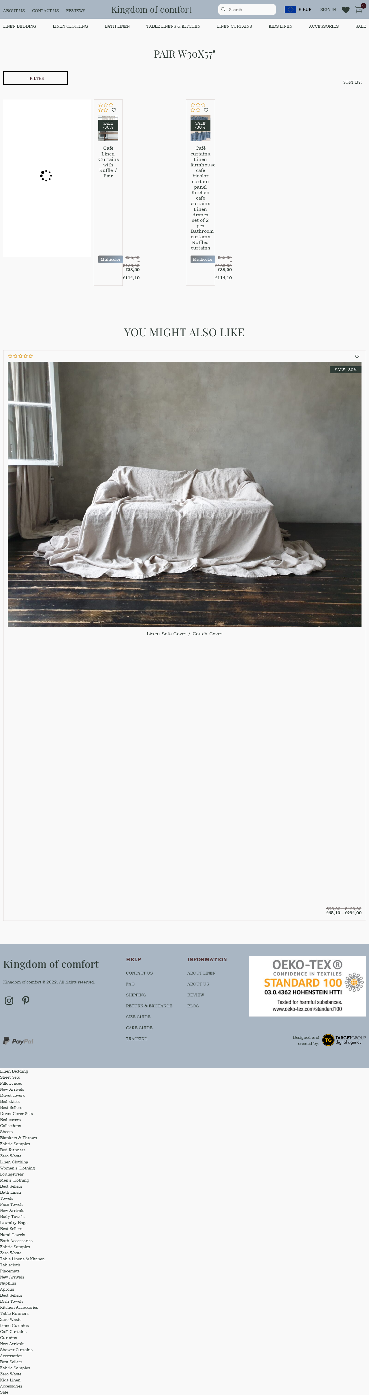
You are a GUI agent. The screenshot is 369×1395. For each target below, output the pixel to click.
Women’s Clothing (17, 1168)
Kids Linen (280, 26)
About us (14, 10)
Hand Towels (12, 1234)
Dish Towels (11, 1301)
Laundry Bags (13, 1222)
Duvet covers (12, 1095)
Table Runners (14, 1313)
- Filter (35, 78)
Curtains (8, 1337)
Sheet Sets (10, 1077)
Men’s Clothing (14, 1180)
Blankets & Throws (18, 1137)
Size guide (138, 1017)
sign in (328, 9)
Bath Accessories (16, 1240)
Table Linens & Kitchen (173, 26)
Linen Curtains (234, 26)
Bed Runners (12, 1149)
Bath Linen (117, 26)
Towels (6, 1198)
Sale (360, 26)
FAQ (130, 984)
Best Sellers (11, 1107)
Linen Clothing (70, 26)
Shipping (136, 995)
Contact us (45, 10)
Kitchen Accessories (19, 1307)
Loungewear (12, 1174)
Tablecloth (10, 1265)
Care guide (139, 1027)
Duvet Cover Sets (16, 1113)
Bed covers (10, 1119)
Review (195, 995)
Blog (193, 1006)
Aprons (7, 1289)
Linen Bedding (19, 26)
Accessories (324, 26)
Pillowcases (11, 1083)
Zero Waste (10, 1156)
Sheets (6, 1131)
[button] (114, 110)
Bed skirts (10, 1101)
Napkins (8, 1283)
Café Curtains (13, 1331)
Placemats (10, 1271)
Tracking (137, 1038)
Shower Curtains (16, 1349)
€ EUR (305, 9)
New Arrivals (12, 1089)
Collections (10, 1125)
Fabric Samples (15, 1143)
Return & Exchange (149, 1006)
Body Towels (12, 1216)
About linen (201, 973)
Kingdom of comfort (151, 9)
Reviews (75, 10)
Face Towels (11, 1204)
